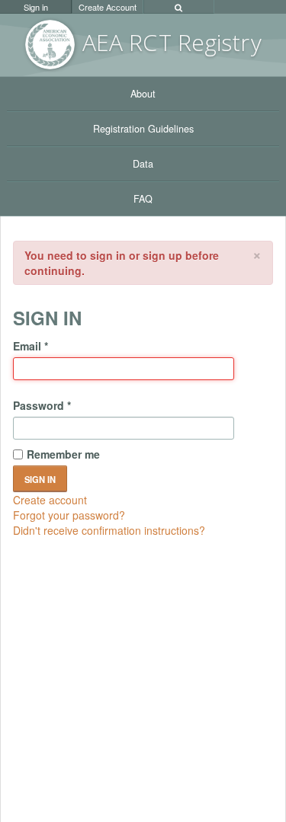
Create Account (108, 7)
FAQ (143, 199)
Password (42, 405)
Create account (50, 499)
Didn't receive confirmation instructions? (109, 530)
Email (30, 345)
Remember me (63, 454)
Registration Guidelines (143, 129)
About (143, 94)
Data (143, 164)
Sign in (36, 7)
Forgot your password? (69, 515)
